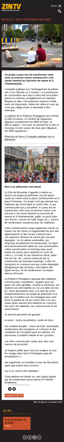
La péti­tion (10, 115)
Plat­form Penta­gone (34, 115)
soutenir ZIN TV (14, 395)
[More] (14, 389)
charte (44, 376)
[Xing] (10, 389)
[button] (54, 6)
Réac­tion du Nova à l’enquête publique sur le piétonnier (29, 138)
